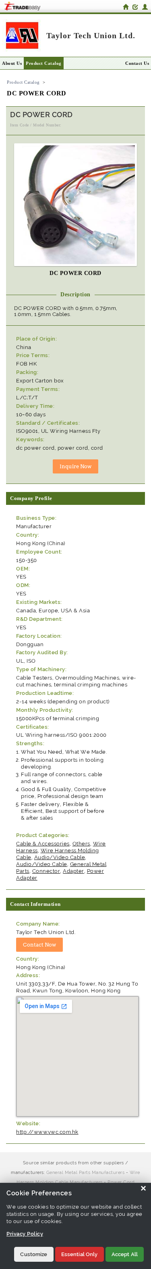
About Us (12, 63)
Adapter (73, 871)
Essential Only (79, 1254)
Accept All (125, 1254)
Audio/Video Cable (59, 857)
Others (81, 844)
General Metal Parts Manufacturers (85, 1172)
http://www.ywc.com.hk (47, 1132)
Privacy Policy (24, 1234)
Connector (46, 871)
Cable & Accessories (43, 844)
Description (75, 294)
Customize (33, 1254)
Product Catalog (44, 63)
